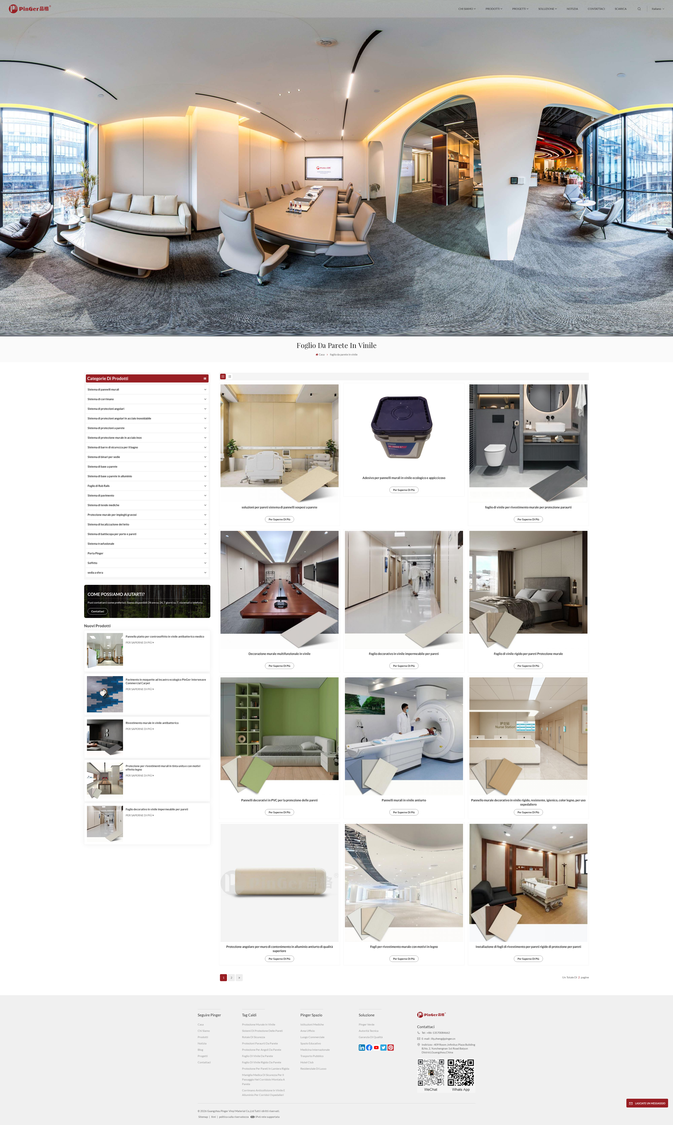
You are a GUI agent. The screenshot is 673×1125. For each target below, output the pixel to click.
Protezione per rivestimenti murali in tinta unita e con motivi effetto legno (163, 767)
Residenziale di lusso (313, 1068)
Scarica (621, 8)
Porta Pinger (95, 553)
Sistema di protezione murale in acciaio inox (115, 437)
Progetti (519, 8)
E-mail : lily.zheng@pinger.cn (438, 1038)
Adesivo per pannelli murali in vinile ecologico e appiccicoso (403, 478)
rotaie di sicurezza (253, 1037)
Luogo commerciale (312, 1037)
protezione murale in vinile (258, 1024)
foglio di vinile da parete (257, 1056)
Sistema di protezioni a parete (106, 428)
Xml (213, 1116)
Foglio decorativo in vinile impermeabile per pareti (157, 809)
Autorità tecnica (368, 1030)
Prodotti (493, 8)
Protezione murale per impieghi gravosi (112, 514)
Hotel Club (307, 1062)
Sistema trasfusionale (101, 543)
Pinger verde (366, 1024)
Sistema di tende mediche (103, 505)
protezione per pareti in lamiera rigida (265, 1068)
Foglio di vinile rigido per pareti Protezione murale (528, 654)
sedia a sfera (95, 572)
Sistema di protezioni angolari (106, 408)
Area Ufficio (307, 1030)
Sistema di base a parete (102, 466)
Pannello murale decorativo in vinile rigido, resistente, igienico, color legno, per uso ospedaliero (528, 802)
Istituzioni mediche (312, 1024)
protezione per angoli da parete (261, 1049)
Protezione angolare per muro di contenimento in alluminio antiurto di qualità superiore (279, 949)
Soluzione (546, 8)
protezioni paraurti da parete (260, 1043)
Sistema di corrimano (101, 399)
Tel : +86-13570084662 (436, 1032)
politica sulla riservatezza (234, 1116)
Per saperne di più (139, 642)
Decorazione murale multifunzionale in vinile (280, 654)
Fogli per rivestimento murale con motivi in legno (404, 947)
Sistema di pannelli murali (103, 389)
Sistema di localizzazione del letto (108, 524)
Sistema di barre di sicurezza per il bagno (113, 447)
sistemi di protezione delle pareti (262, 1030)
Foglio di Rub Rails (99, 485)
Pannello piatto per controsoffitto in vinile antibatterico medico (165, 636)
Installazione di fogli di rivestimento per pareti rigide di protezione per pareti (528, 947)
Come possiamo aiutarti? (116, 594)
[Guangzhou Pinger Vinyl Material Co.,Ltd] (30, 12)
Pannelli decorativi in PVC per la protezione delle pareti (279, 800)
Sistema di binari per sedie (104, 457)
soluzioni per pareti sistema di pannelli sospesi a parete (279, 507)
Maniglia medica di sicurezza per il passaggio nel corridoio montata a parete (263, 1079)
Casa (322, 354)
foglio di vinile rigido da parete (261, 1062)
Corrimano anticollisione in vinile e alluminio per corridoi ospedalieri (263, 1092)
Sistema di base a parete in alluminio (110, 476)
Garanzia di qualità (371, 1037)
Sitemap (203, 1116)
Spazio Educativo (310, 1043)
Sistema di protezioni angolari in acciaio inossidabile (119, 418)
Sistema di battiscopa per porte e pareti (112, 534)
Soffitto (92, 563)
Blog (200, 1049)
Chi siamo (465, 8)
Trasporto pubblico (312, 1056)
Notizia (572, 8)
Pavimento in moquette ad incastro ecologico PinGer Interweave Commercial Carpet (166, 681)
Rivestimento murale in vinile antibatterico (152, 722)
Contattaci (596, 8)
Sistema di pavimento (101, 495)
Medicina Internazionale (315, 1049)
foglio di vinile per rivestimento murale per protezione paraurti (528, 507)
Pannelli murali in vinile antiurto (404, 800)
